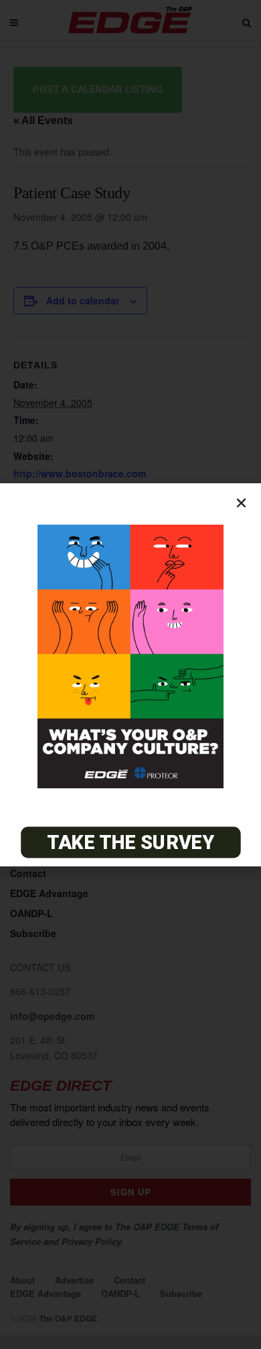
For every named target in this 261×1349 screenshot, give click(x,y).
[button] (241, 503)
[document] (130, 674)
